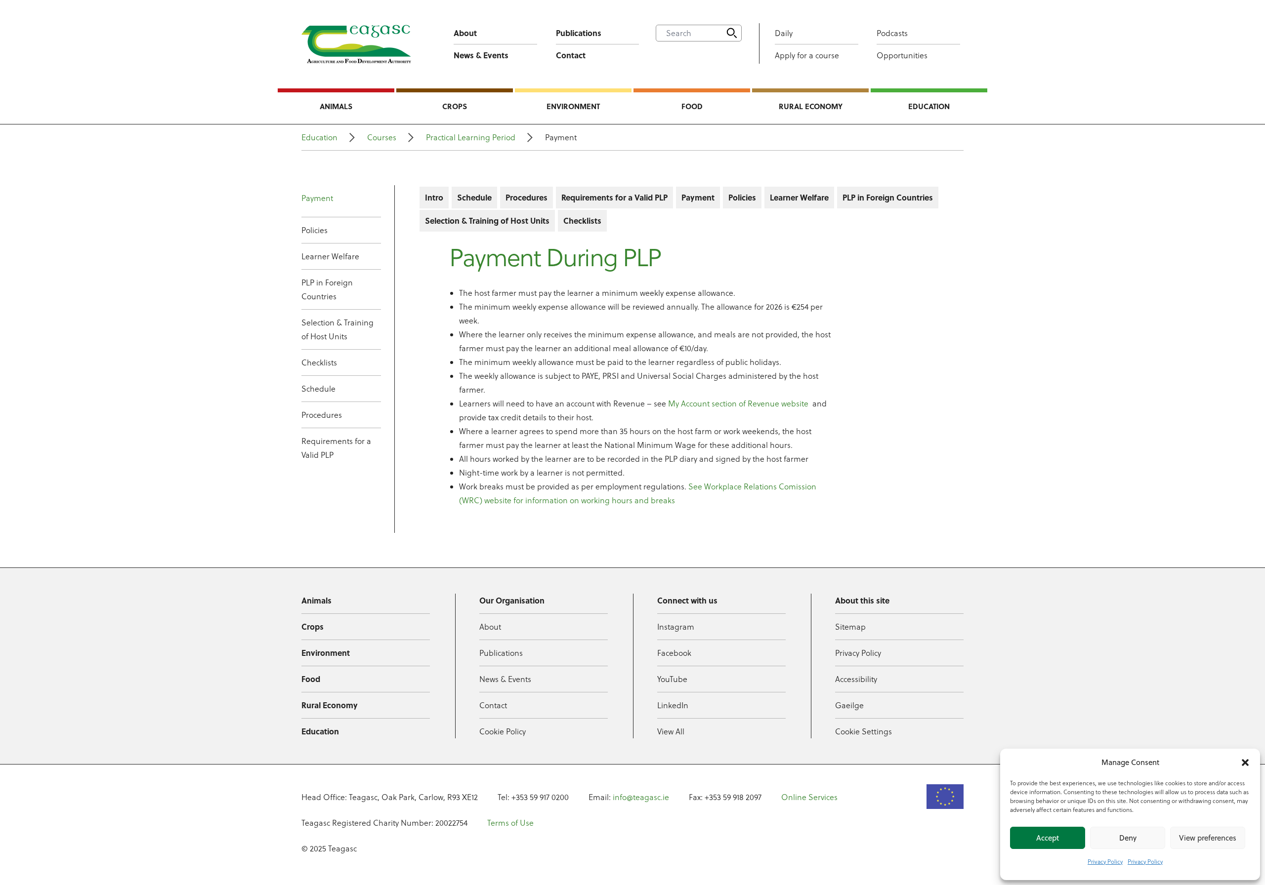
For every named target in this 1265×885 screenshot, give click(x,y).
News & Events (481, 55)
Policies (314, 230)
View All (670, 731)
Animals (336, 106)
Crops (454, 106)
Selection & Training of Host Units (337, 329)
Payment (317, 198)
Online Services (809, 797)
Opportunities (902, 55)
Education (929, 106)
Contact (571, 55)
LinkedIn (672, 705)
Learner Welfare (330, 256)
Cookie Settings (863, 731)
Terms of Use (510, 822)
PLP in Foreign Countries (327, 289)
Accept (1047, 838)
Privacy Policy (1105, 861)
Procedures (321, 414)
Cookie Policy (502, 731)
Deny (1128, 838)
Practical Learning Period (470, 137)
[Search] (732, 33)
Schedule (318, 388)
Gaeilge (849, 705)
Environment (573, 106)
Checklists (319, 362)
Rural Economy (811, 106)
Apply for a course (807, 55)
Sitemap (850, 626)
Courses (381, 137)
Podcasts (892, 33)
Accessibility (856, 679)
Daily (784, 33)
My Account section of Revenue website (739, 403)
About (465, 33)
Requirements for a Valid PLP (336, 448)
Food (692, 106)
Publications (578, 33)
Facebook (674, 652)
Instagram (675, 626)
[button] (1245, 762)
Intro (434, 197)
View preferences (1207, 838)
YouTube (672, 679)
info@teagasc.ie (641, 797)
